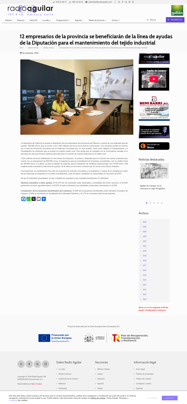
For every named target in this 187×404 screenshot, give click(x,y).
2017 (144, 265)
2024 (144, 232)
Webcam (62, 384)
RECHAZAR (152, 398)
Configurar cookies (143, 384)
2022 (144, 241)
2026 (144, 222)
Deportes (101, 379)
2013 (144, 285)
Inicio (21, 48)
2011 (144, 294)
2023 (144, 236)
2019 (144, 256)
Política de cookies (143, 379)
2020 (144, 251)
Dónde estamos (65, 374)
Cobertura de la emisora (68, 379)
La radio (62, 369)
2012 (144, 290)
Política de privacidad (144, 374)
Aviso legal (140, 369)
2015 (144, 275)
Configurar (13, 400)
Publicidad (63, 388)
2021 (144, 246)
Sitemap (139, 388)
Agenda (100, 384)
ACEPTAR (170, 398)
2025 (144, 227)
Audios (100, 374)
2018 (144, 261)
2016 (144, 270)
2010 (144, 299)
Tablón (100, 388)
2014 (144, 280)
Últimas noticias (33, 48)
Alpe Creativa (36, 384)
